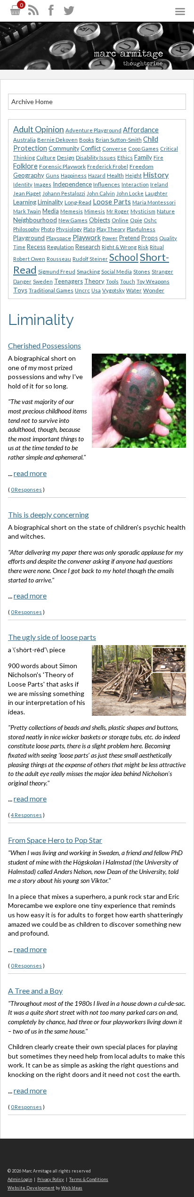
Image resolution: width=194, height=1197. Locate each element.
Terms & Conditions (88, 1179)
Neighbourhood (35, 220)
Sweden (43, 281)
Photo (48, 229)
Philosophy (26, 229)
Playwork (87, 238)
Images (42, 184)
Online (120, 220)
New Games (73, 220)
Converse (114, 149)
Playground (29, 238)
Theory (94, 281)
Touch (127, 281)
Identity (22, 184)
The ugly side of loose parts (52, 636)
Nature (166, 211)
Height (133, 175)
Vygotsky (113, 290)
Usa (96, 290)
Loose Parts (112, 201)
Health (115, 175)
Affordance (141, 129)
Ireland (159, 184)
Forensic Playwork (62, 166)
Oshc (150, 220)
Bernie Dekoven (57, 140)
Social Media (116, 271)
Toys (20, 290)
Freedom (141, 166)
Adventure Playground (93, 130)
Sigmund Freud (56, 271)
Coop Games (143, 149)
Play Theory (111, 229)
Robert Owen (29, 259)
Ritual (157, 247)
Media (50, 211)
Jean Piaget (27, 193)
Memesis (71, 211)
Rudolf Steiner (90, 259)
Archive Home (32, 101)
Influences (106, 184)
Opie (136, 220)
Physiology (69, 229)
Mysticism (142, 211)
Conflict (91, 148)
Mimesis (94, 211)
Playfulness (141, 229)
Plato (89, 229)
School (123, 257)
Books (86, 140)
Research (87, 247)
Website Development (31, 1187)
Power (110, 238)
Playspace (58, 238)
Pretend (129, 238)
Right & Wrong (119, 247)
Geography (28, 175)
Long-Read (78, 202)
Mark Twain (27, 211)
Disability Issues (96, 157)
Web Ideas (71, 1187)
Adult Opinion (38, 129)
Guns (52, 175)
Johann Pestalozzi (63, 193)
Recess (36, 247)
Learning (24, 202)
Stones (141, 271)
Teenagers (68, 281)
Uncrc (82, 290)
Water (134, 290)
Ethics (125, 157)
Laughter (156, 193)
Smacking (88, 271)
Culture (46, 157)
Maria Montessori (154, 202)
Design (65, 157)
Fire (158, 157)
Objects (99, 220)
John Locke (130, 193)
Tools (112, 281)
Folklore (25, 166)
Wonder (153, 290)
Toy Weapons (153, 281)
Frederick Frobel (107, 166)
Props (149, 238)
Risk (143, 247)
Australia (24, 140)
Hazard (96, 175)
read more (30, 473)
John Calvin (101, 193)
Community (63, 148)
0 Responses (26, 489)
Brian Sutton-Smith (119, 140)
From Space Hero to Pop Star (55, 839)
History (156, 174)
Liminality (50, 202)
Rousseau (59, 259)
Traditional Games (51, 290)
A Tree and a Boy (35, 990)
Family (143, 157)
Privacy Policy (50, 1179)
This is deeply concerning (48, 514)
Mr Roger (117, 211)
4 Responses (26, 815)
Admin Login (20, 1179)
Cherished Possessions (44, 345)
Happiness (74, 175)
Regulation (60, 247)
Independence (72, 184)
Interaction (135, 184)
